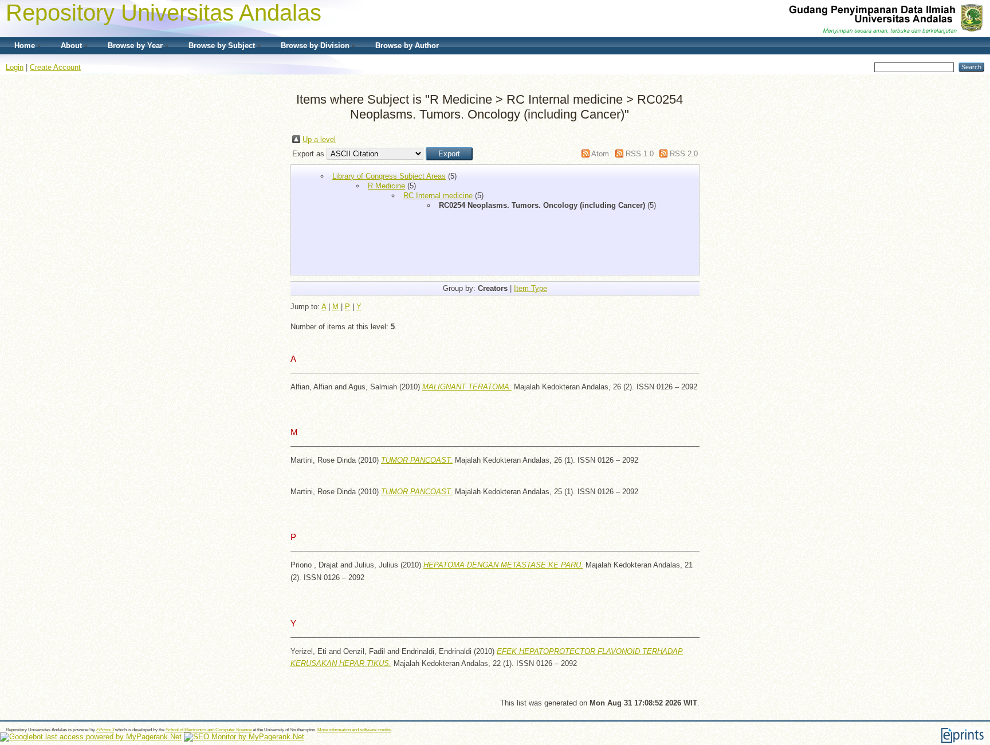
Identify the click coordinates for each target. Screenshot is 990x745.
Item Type (530, 288)
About (71, 45)
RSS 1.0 (640, 153)
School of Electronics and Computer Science (209, 729)
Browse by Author (407, 45)
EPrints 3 (105, 729)
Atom (600, 153)
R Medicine (386, 186)
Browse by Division (315, 45)
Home (24, 45)
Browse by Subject (221, 45)
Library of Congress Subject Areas (389, 176)
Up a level (319, 139)
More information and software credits (354, 729)
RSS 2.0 (684, 153)
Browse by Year (135, 45)
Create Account (55, 67)
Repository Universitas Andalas (163, 12)
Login (14, 67)
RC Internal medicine (438, 195)
